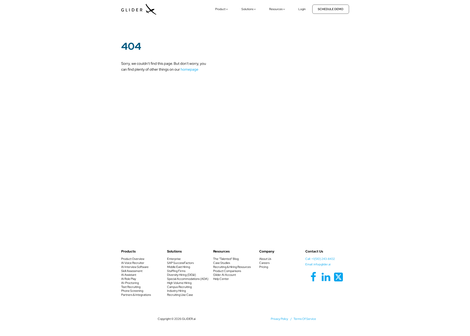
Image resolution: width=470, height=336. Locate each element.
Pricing (263, 267)
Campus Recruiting (179, 287)
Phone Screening (132, 291)
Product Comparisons (227, 271)
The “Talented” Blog (226, 259)
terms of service (305, 319)
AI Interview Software (135, 267)
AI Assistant (128, 275)
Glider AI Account (224, 275)
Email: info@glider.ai (317, 264)
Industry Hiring (176, 291)
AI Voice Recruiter (132, 263)
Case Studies (221, 263)
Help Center (221, 279)
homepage (189, 69)
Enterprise (174, 259)
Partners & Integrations (136, 295)
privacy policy (279, 319)
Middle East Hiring (178, 267)
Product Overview (132, 259)
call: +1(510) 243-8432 (320, 259)
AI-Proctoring (130, 283)
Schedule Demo (330, 9)
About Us (265, 259)
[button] (222, 9)
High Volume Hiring (179, 283)
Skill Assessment (131, 271)
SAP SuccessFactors (180, 263)
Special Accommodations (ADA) (187, 279)
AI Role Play (128, 279)
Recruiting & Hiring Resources (232, 267)
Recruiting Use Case (180, 295)
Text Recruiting (130, 287)
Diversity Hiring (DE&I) (181, 275)
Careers (264, 263)
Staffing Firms (176, 271)
